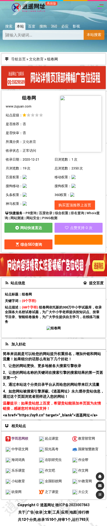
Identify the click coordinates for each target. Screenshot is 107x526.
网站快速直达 (30, 228)
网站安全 (33, 218)
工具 (56, 512)
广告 (30, 512)
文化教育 (36, 59)
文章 (47, 512)
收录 (39, 512)
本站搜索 (94, 35)
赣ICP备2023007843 (72, 505)
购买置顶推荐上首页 (74, 205)
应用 (64, 512)
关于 (21, 512)
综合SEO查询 (31, 244)
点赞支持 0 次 (80, 228)
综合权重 (61, 213)
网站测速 (17, 218)
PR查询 (31, 213)
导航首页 (18, 59)
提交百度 (96, 283)
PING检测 (49, 218)
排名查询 (77, 213)
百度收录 (45, 213)
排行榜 (83, 512)
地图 (73, 512)
